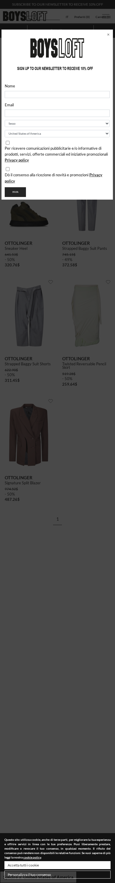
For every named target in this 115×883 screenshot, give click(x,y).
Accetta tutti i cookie (23, 865)
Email (9, 105)
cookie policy (32, 857)
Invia (15, 192)
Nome (10, 86)
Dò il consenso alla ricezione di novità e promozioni (53, 177)
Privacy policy (17, 160)
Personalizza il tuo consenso (29, 874)
